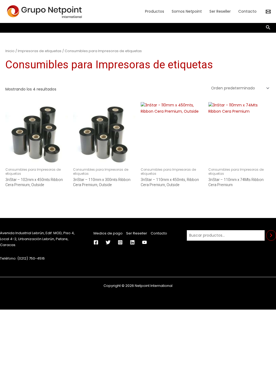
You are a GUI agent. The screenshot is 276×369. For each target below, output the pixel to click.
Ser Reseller (220, 11)
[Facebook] (96, 242)
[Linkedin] (132, 242)
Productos (154, 11)
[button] (268, 28)
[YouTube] (144, 242)
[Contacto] (268, 11)
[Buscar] (271, 235)
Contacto (247, 11)
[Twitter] (108, 242)
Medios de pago (108, 233)
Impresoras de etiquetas (39, 50)
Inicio (10, 50)
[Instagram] (120, 242)
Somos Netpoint (187, 11)
